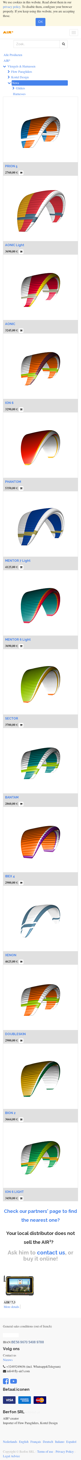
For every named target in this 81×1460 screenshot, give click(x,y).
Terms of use (45, 1451)
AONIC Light (14, 245)
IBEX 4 (10, 876)
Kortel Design (20, 77)
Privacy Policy (65, 1451)
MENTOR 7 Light (17, 561)
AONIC (10, 324)
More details (11, 1307)
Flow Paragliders (21, 71)
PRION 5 (11, 166)
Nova (15, 83)
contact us (51, 1252)
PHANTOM (13, 482)
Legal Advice (11, 1456)
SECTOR (11, 718)
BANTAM (11, 797)
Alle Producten (13, 55)
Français (35, 1441)
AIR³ (7, 60)
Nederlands (10, 1441)
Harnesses (19, 94)
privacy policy (11, 7)
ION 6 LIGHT (14, 1192)
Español (71, 1441)
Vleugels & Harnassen (21, 66)
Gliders (20, 88)
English (24, 1441)
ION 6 (9, 403)
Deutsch (48, 1441)
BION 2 (10, 1113)
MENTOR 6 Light (18, 639)
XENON (10, 955)
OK (40, 22)
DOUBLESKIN (15, 1034)
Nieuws (8, 1360)
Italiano (59, 1441)
